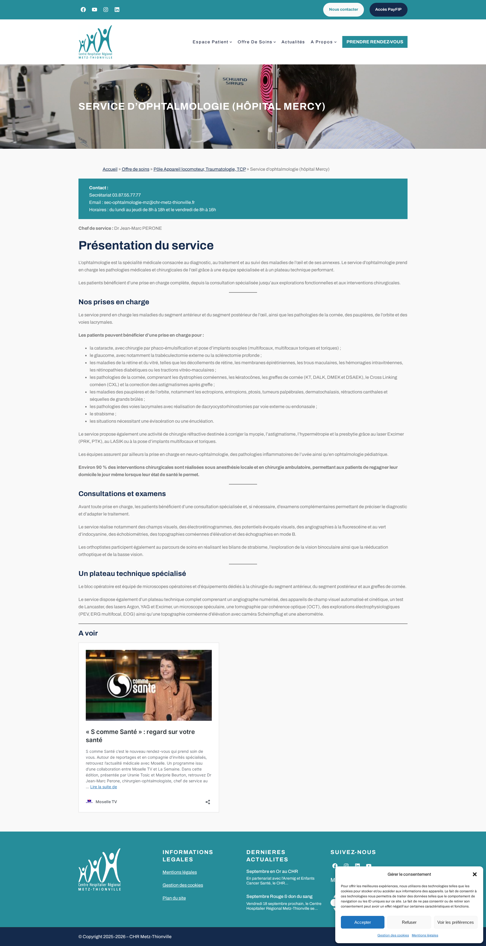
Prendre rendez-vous (374, 41)
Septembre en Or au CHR (272, 871)
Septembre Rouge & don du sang (279, 896)
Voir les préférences (455, 922)
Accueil (110, 169)
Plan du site (174, 898)
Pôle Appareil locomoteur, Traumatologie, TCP (200, 169)
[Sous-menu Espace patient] (231, 41)
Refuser (409, 922)
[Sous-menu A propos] (335, 41)
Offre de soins (135, 169)
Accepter (362, 922)
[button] (475, 874)
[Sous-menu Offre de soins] (274, 41)
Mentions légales (425, 935)
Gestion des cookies (393, 935)
